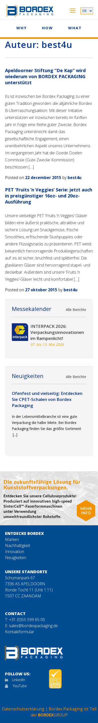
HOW (47, 27)
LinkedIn (18, 679)
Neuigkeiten (15, 557)
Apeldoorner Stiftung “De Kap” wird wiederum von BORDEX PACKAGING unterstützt (45, 76)
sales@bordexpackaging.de (33, 625)
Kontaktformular (19, 631)
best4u (74, 177)
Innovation (14, 551)
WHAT (75, 27)
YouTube (19, 685)
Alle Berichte (76, 309)
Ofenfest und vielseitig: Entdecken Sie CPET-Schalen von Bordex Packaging (47, 399)
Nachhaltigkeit (17, 545)
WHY (21, 27)
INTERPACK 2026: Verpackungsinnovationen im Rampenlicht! (57, 332)
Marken (12, 539)
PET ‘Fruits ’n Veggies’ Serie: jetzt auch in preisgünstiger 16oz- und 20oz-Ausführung (48, 196)
